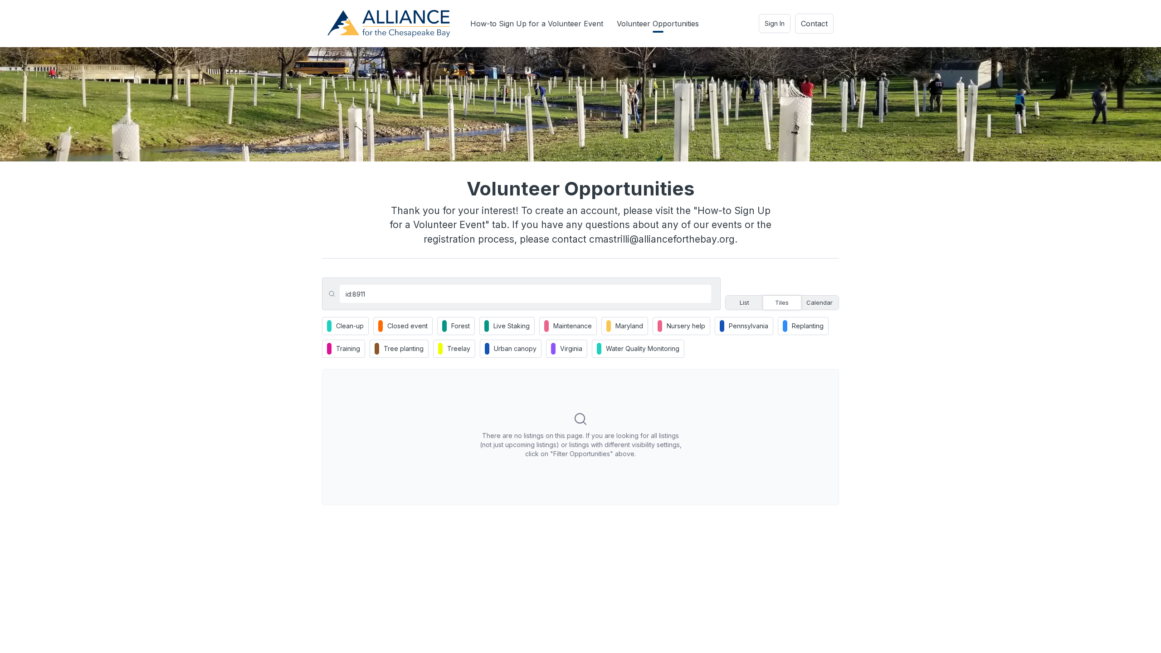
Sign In (775, 23)
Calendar (819, 302)
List (744, 302)
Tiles (782, 302)
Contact (814, 23)
